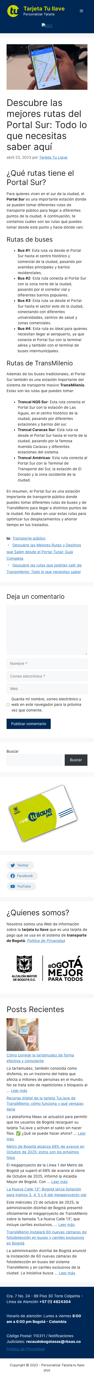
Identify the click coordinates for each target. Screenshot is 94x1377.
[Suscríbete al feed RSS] (47, 26)
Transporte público (28, 538)
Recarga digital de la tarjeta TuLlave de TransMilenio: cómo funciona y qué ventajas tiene (45, 1103)
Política (34, 941)
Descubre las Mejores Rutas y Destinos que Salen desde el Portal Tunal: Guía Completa (44, 552)
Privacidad (56, 941)
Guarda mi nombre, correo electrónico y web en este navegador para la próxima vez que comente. (46, 704)
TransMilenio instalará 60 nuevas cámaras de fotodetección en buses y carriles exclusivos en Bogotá (47, 1237)
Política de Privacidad (26, 1349)
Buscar (13, 751)
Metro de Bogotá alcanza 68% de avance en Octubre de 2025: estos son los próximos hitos (45, 1152)
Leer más (19, 1090)
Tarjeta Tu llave (44, 8)
